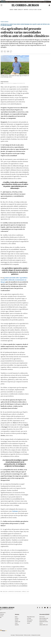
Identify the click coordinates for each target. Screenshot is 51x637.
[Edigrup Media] (3, 630)
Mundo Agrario (4, 21)
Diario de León (42, 616)
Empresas (24, 591)
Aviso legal (13, 635)
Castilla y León (33, 9)
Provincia (16, 618)
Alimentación (11, 591)
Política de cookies (27, 635)
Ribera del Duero (29, 1)
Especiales (17, 624)
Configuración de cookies (35, 635)
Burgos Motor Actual (31, 616)
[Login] (49, 5)
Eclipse (7, 1)
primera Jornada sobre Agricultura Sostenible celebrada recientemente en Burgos (14, 280)
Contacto (1, 615)
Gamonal (11, 1)
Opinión (28, 623)
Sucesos (44, 1)
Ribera (15, 9)
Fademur (15, 511)
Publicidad (2, 614)
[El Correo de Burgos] (25, 5)
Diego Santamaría (4, 81)
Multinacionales (17, 591)
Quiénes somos (3, 612)
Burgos (11, 9)
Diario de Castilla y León (43, 618)
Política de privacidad (19, 635)
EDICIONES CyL (46, 0)
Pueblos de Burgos (16, 1)
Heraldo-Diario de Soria (43, 621)
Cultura (39, 9)
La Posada (29, 618)
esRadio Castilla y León (43, 624)
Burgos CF (40, 1)
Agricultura (5, 591)
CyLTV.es (41, 623)
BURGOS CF (20, 9)
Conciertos (23, 1)
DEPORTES (26, 9)
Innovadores (29, 621)
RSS (0, 617)
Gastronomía (35, 1)
